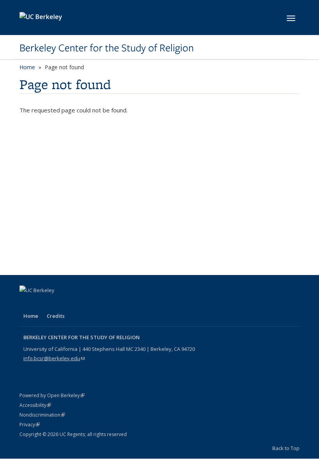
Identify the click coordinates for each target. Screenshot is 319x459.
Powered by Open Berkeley (51, 395)
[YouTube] (57, 303)
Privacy (29, 424)
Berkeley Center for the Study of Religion (106, 48)
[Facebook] (26, 303)
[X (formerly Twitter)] (42, 303)
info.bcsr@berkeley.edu (54, 358)
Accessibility (35, 405)
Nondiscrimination (42, 415)
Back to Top (286, 448)
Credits (56, 315)
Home (27, 67)
